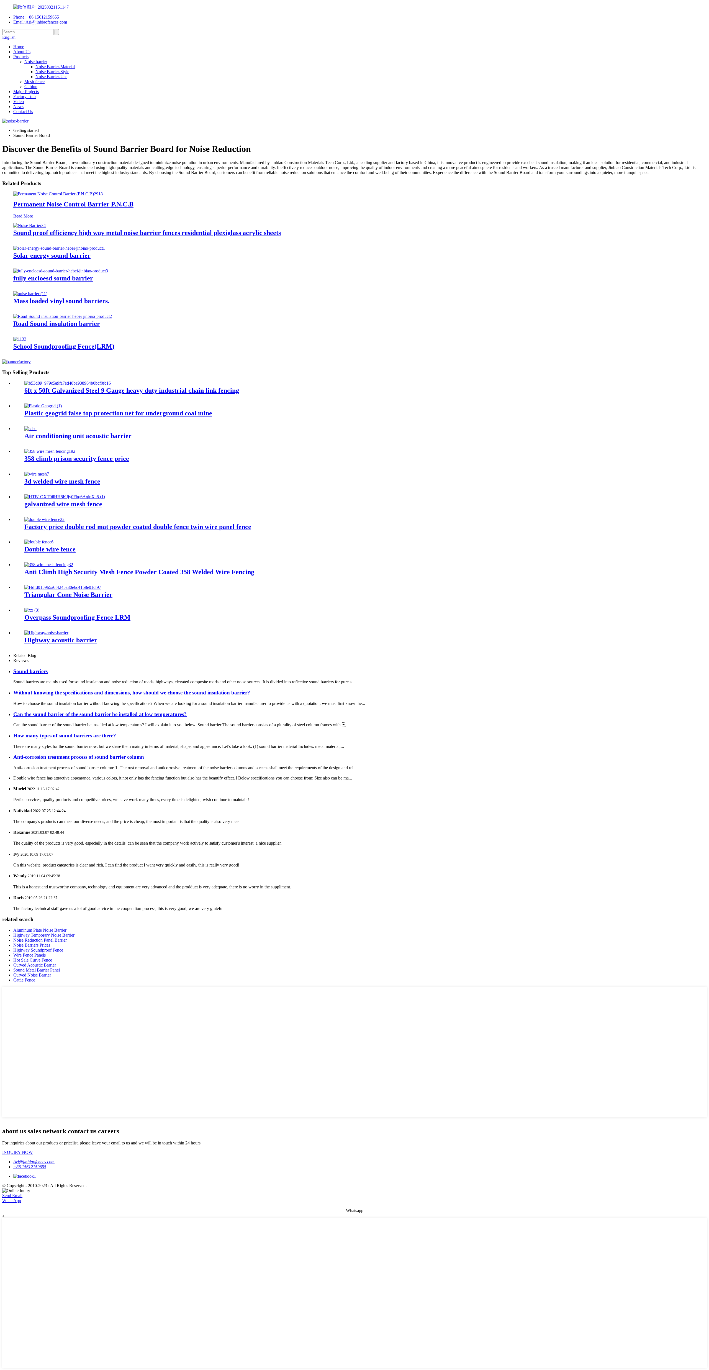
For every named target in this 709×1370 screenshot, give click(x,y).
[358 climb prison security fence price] (49, 451)
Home (18, 46)
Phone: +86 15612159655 (36, 17)
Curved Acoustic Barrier (34, 965)
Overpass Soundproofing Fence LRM (77, 617)
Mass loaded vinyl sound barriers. (61, 301)
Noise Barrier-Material (55, 66)
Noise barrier (35, 61)
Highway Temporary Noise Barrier (44, 935)
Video (18, 101)
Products (21, 56)
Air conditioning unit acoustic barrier (78, 435)
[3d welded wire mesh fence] (36, 474)
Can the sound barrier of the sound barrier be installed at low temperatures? (100, 714)
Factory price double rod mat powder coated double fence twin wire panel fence (137, 526)
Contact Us (23, 111)
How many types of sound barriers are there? (64, 735)
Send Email (12, 1195)
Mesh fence (34, 81)
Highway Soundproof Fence (38, 950)
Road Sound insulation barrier (56, 323)
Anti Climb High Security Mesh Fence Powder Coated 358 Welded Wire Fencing (139, 572)
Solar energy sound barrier (52, 255)
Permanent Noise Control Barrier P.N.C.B (73, 204)
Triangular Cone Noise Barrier (68, 594)
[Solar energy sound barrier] (59, 248)
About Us (21, 51)
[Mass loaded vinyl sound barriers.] (30, 293)
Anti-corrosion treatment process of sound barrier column (78, 757)
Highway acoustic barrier (60, 640)
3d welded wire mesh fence (62, 481)
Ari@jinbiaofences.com (34, 1161)
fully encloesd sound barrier (53, 278)
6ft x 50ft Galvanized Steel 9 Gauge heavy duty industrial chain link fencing (131, 390)
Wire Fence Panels (29, 955)
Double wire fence (50, 549)
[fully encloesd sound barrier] (60, 271)
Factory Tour (24, 96)
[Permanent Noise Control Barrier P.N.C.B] (58, 193)
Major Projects (26, 91)
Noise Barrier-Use (51, 76)
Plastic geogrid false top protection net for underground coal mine (118, 413)
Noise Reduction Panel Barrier (40, 940)
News (18, 106)
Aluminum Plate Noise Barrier (39, 930)
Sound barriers (30, 671)
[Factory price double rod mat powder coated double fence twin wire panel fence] (44, 519)
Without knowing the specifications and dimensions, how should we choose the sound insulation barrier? (131, 693)
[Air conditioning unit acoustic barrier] (30, 428)
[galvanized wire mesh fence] (64, 496)
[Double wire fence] (38, 542)
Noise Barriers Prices (31, 945)
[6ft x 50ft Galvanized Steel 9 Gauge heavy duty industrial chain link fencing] (67, 383)
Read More (23, 216)
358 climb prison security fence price (76, 458)
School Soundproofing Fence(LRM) (63, 346)
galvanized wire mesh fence (63, 504)
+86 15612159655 (29, 1166)
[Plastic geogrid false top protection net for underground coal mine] (43, 405)
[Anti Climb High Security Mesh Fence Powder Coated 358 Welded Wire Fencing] (48, 564)
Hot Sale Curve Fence (32, 960)
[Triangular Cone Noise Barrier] (62, 587)
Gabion (30, 86)
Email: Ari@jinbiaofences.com (40, 22)
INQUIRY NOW (17, 1152)
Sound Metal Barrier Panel (36, 970)
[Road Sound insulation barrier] (62, 316)
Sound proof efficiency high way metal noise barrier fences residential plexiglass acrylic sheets (147, 232)
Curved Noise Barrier (32, 975)
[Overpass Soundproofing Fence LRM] (31, 610)
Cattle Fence (24, 980)
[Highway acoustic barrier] (46, 632)
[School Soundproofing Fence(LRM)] (19, 339)
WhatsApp (11, 1200)
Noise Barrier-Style (52, 71)
